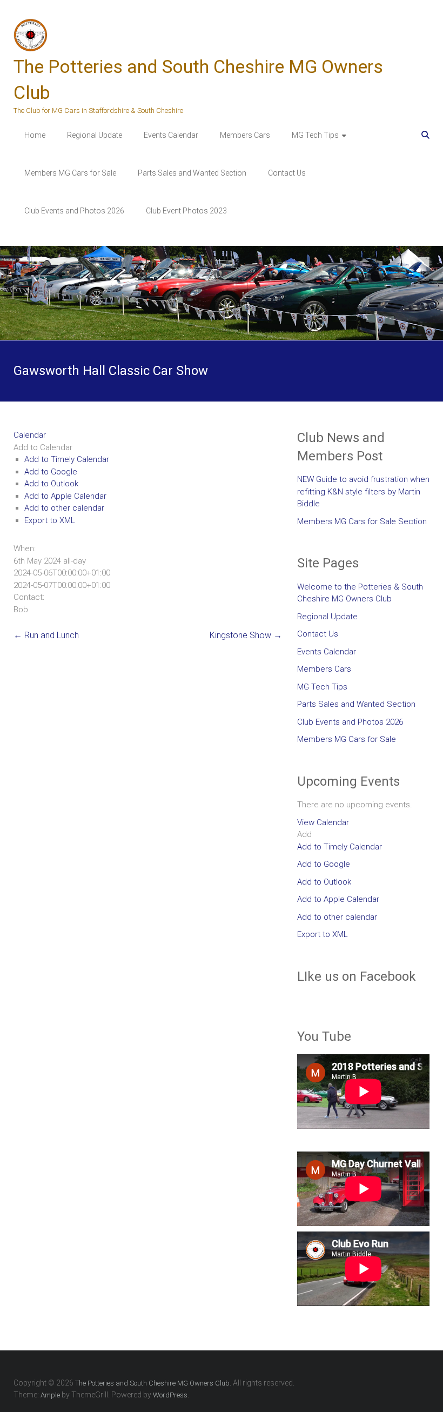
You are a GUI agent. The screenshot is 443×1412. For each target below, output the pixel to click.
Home (34, 135)
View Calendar (323, 822)
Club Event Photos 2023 (186, 210)
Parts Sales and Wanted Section (192, 173)
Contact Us (287, 173)
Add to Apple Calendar (65, 496)
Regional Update (94, 135)
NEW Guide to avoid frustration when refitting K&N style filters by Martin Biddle (363, 491)
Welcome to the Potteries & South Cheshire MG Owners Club (360, 593)
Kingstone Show (246, 635)
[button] (43, 447)
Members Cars (245, 135)
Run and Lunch (46, 635)
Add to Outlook (51, 483)
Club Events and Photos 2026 (74, 210)
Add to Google (50, 472)
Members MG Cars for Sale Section (362, 521)
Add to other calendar (64, 508)
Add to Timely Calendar (66, 459)
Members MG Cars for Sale (70, 173)
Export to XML (49, 520)
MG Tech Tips (315, 135)
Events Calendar (171, 135)
